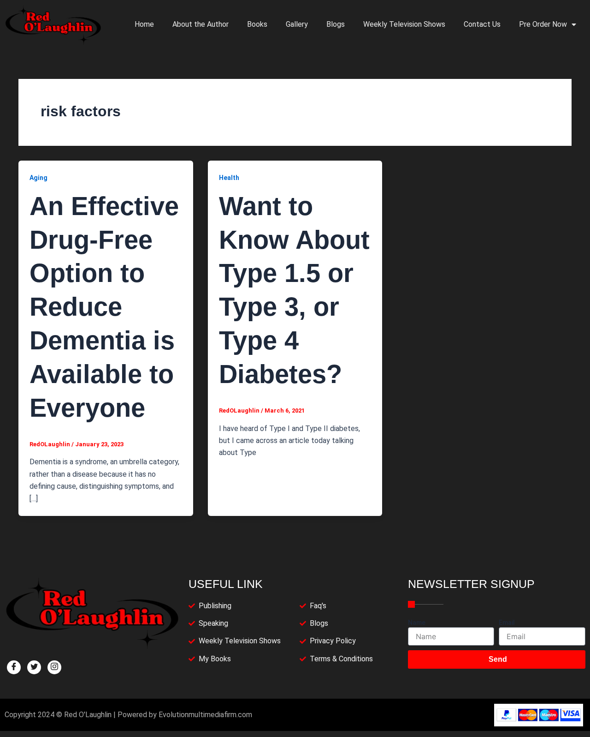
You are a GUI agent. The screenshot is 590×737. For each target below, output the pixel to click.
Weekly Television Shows (404, 24)
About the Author (200, 24)
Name (416, 622)
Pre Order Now (543, 24)
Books (257, 24)
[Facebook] (14, 667)
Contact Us (482, 24)
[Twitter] (34, 667)
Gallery (297, 24)
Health (229, 177)
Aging (38, 177)
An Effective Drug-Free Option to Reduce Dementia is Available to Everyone (104, 307)
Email (507, 622)
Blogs (335, 24)
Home (144, 24)
